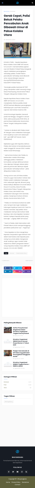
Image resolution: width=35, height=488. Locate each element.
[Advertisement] (17, 297)
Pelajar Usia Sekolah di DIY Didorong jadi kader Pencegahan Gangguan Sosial (21, 353)
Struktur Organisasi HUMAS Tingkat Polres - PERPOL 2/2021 (21, 364)
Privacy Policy (16, 482)
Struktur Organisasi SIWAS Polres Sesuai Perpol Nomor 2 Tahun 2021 (21, 342)
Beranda (6, 11)
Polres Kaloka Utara (21, 253)
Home (8, 482)
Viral (17, 388)
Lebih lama (28, 260)
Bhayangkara (22, 479)
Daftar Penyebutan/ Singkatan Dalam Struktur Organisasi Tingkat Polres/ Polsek (21, 330)
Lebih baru (6, 260)
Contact (17, 485)
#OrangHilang (9, 401)
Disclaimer (25, 482)
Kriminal (12, 11)
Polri (17, 385)
